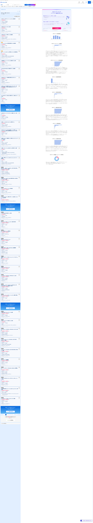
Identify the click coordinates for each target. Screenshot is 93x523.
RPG (62, 99)
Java (60, 117)
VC (56, 115)
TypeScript (47, 115)
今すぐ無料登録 (56, 28)
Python (61, 100)
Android (51, 100)
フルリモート (3, 69)
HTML (66, 99)
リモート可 (3, 97)
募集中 (2, 6)
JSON (65, 100)
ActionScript (51, 116)
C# (55, 116)
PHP (58, 100)
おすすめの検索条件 (4, 423)
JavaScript (55, 100)
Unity (59, 99)
